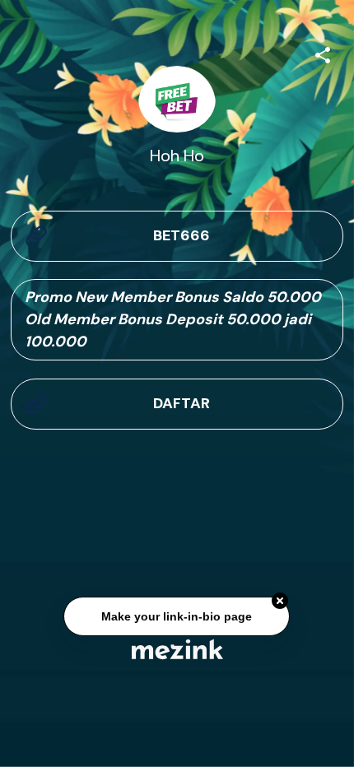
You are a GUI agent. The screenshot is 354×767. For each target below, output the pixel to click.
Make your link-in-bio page (177, 617)
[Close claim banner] (280, 601)
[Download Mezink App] (177, 649)
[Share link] (323, 52)
